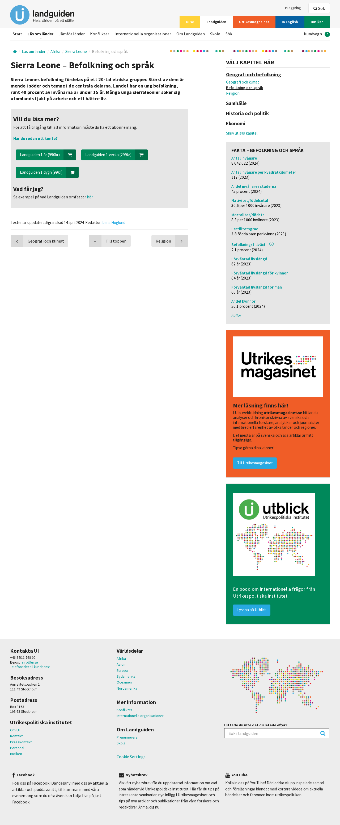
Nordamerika (127, 688)
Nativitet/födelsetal (249, 200)
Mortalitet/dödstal (248, 214)
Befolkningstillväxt (248, 244)
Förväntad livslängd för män (256, 287)
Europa (122, 670)
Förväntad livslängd (249, 258)
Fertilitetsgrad (244, 228)
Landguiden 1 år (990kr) (40, 154)
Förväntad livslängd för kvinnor (259, 273)
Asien (121, 664)
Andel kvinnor (243, 301)
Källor (236, 315)
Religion (233, 93)
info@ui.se (30, 662)
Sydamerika (126, 676)
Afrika (121, 658)
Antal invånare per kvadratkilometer (263, 172)
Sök (321, 8)
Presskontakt (21, 742)
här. (90, 196)
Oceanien (124, 682)
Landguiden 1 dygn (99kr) (41, 172)
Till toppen (116, 241)
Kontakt (16, 736)
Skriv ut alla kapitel (241, 133)
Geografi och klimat (242, 82)
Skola (121, 743)
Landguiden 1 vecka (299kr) (108, 154)
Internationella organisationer (140, 715)
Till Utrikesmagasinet (255, 462)
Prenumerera (127, 737)
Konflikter (124, 709)
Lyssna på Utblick (251, 609)
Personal (17, 747)
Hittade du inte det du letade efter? (255, 725)
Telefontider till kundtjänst (30, 667)
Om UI (15, 730)
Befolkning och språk (244, 87)
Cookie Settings (131, 756)
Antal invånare (244, 158)
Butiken (16, 753)
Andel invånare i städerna (253, 186)
